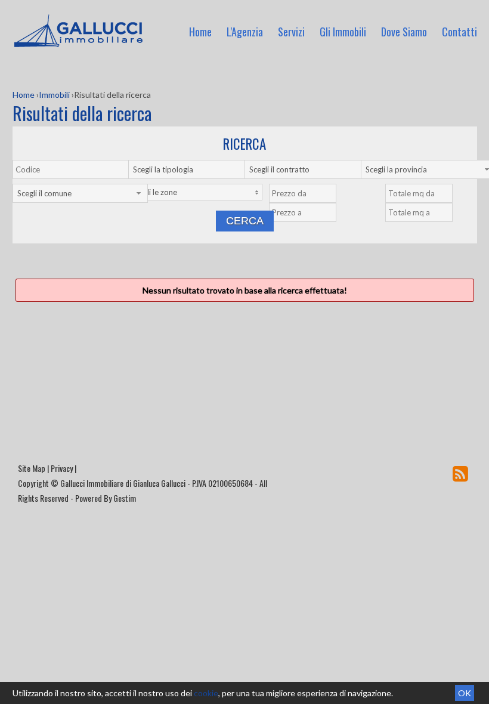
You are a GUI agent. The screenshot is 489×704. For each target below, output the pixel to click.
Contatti (459, 31)
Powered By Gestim (105, 498)
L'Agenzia (245, 31)
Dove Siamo (404, 31)
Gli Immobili (343, 31)
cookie (206, 693)
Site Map (31, 468)
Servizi (291, 31)
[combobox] (196, 169)
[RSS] (460, 473)
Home (200, 31)
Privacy (62, 468)
